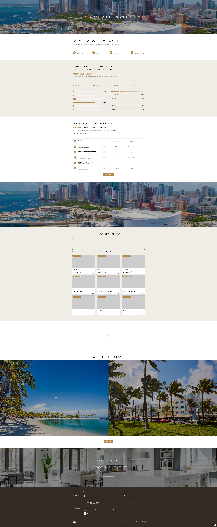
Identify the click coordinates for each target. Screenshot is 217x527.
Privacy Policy (126, 521)
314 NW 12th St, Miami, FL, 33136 (83, 169)
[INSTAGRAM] (136, 522)
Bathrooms (99, 243)
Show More (108, 174)
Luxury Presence (96, 521)
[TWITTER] (145, 522)
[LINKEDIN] (139, 522)
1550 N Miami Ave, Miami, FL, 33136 (83, 147)
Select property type (76, 243)
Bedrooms (124, 243)
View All (108, 441)
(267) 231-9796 (130, 497)
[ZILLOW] (142, 522)
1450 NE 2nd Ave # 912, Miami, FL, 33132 (84, 152)
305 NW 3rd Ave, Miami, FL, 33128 (83, 163)
